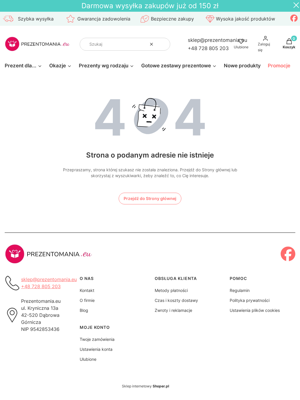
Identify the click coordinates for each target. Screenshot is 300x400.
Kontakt (87, 290)
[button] (163, 44)
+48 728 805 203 (208, 48)
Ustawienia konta (96, 349)
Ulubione (88, 359)
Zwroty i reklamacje (173, 310)
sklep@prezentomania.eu (217, 40)
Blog (84, 310)
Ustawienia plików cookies (255, 310)
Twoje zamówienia (97, 339)
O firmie (87, 300)
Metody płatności (171, 290)
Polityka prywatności (250, 300)
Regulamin (240, 290)
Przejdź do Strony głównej (150, 198)
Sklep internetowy (145, 386)
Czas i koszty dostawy (176, 300)
